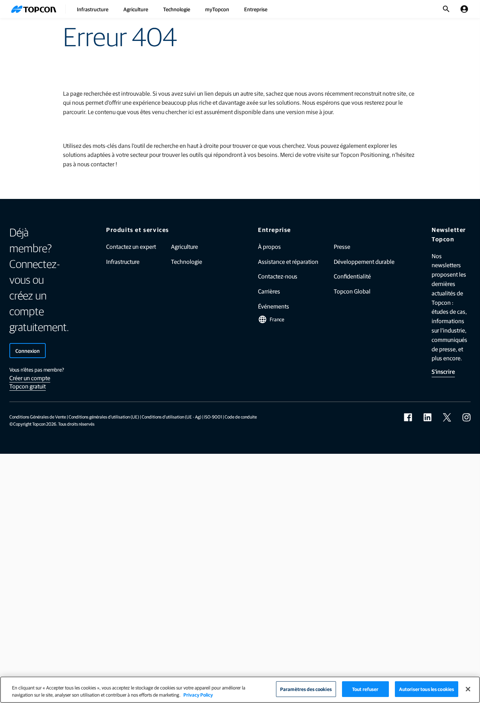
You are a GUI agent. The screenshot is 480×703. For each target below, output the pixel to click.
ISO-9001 (213, 417)
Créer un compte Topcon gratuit (29, 382)
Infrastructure (92, 9)
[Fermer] (468, 689)
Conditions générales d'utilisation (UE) (104, 417)
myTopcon (217, 9)
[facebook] (408, 417)
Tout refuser (365, 689)
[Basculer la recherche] (446, 9)
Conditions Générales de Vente (37, 417)
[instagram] (466, 417)
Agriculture (135, 9)
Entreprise (255, 9)
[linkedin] (427, 417)
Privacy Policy (198, 695)
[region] (240, 689)
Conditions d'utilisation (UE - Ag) (171, 417)
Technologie (176, 9)
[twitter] (447, 417)
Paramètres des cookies (306, 689)
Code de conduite (241, 417)
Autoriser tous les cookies (426, 689)
